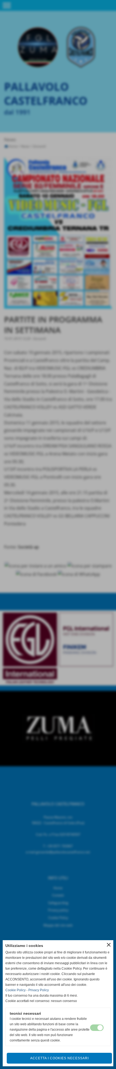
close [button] (108, 945)
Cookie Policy (15, 990)
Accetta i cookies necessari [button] (59, 1058)
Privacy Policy (38, 990)
